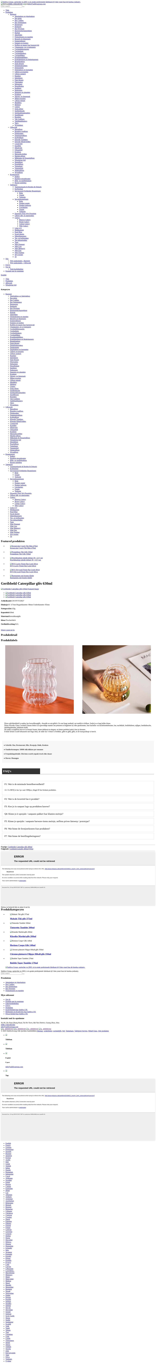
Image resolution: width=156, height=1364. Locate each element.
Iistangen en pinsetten (22, 92)
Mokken (18, 105)
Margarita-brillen (21, 154)
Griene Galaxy (24, 224)
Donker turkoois (25, 205)
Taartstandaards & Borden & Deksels (28, 187)
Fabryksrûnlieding (16, 269)
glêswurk (8, 283)
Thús (7, 10)
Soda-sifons (19, 109)
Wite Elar (18, 251)
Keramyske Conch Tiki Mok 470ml (23, 548)
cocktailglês (57, 1031)
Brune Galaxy (24, 222)
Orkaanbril (18, 150)
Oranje (21, 195)
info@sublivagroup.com (37, 4)
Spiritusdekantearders (22, 113)
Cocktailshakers (20, 53)
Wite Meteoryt (20, 248)
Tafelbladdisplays (21, 121)
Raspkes (18, 76)
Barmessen (18, 25)
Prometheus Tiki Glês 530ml (20, 554)
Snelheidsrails (20, 111)
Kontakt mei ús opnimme (14, 271)
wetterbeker (48, 1031)
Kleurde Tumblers (21, 140)
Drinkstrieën (19, 68)
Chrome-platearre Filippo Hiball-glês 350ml (30, 954)
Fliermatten (19, 82)
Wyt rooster (19, 255)
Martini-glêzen (20, 156)
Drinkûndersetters (21, 66)
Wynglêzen (19, 172)
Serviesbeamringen (21, 199)
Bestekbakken (20, 62)
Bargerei (13, 14)
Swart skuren (19, 234)
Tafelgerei (13, 185)
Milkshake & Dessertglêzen (24, 158)
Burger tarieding (20, 183)
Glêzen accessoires (21, 72)
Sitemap (40, 1031)
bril (63, 1031)
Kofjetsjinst (19, 189)
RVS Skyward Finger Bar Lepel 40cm (24, 572)
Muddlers (18, 103)
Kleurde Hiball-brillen (22, 142)
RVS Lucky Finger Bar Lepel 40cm (23, 566)
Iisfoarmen (18, 84)
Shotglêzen (19, 162)
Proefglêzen (19, 164)
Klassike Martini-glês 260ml (23, 936)
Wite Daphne (19, 253)
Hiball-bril (18, 148)
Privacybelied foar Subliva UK (16, 1014)
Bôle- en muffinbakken (23, 181)
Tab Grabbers (19, 119)
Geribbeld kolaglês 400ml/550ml (21, 849)
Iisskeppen (18, 90)
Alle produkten (103, 1031)
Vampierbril (19, 168)
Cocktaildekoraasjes (22, 49)
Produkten (9, 12)
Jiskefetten (18, 35)
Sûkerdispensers (20, 236)
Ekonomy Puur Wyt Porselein (25, 214)
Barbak (17, 33)
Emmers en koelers (21, 43)
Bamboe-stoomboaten (22, 179)
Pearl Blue (18, 232)
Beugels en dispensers (22, 39)
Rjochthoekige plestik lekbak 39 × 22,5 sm (25, 560)
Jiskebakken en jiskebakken (25, 16)
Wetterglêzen (19, 170)
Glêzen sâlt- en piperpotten (24, 216)
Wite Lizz (18, 246)
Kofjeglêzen (19, 138)
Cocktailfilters (20, 55)
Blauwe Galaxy (24, 220)
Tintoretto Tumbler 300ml (22, 927)
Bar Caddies (19, 20)
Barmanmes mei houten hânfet (21, 578)
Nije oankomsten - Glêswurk (20, 263)
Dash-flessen (19, 64)
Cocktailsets (19, 51)
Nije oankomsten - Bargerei (20, 261)
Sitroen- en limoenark (22, 96)
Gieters (17, 107)
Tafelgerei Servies (80, 1031)
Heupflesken (19, 86)
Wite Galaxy (23, 226)
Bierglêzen (18, 129)
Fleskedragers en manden (24, 37)
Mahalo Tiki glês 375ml (21, 918)
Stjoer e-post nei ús (8, 630)
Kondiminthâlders (21, 57)
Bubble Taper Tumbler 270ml (24, 963)
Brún (21, 193)
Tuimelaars (18, 166)
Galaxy (17, 218)
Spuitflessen (19, 115)
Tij (16, 257)
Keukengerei (14, 175)
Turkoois (22, 197)
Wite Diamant (20, 244)
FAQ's (7, 265)
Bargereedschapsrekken (23, 31)
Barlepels (18, 27)
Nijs (6, 259)
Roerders (18, 117)
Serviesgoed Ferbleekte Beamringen (28, 191)
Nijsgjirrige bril (20, 160)
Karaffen (18, 146)
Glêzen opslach (20, 74)
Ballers (17, 177)
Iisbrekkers (18, 78)
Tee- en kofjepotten (22, 238)
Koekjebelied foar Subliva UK (16, 1010)
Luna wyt (18, 228)
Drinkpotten (19, 133)
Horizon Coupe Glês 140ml (22, 945)
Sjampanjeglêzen (21, 135)
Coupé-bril (18, 144)
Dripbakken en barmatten (24, 70)
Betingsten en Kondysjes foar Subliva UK (20, 1012)
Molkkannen (19, 230)
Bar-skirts (18, 18)
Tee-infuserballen (21, 240)
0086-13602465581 (16, 4)
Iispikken (18, 88)
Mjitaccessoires (20, 99)
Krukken (18, 94)
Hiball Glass (92, 1031)
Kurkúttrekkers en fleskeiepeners (26, 59)
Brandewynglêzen (21, 131)
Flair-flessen (19, 80)
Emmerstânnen (20, 41)
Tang (16, 242)
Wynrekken (19, 125)
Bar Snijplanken (20, 23)
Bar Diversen (19, 29)
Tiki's (17, 123)
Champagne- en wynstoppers (25, 47)
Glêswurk (13, 127)
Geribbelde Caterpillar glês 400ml (20, 847)
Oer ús (7, 267)
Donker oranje (24, 203)
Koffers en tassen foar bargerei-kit (27, 45)
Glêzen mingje (20, 101)
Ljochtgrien (23, 207)
